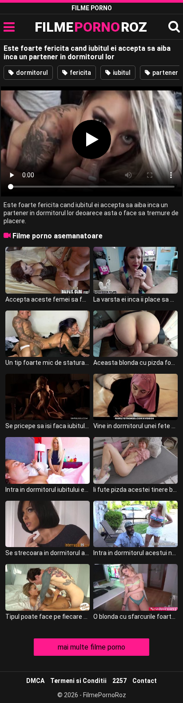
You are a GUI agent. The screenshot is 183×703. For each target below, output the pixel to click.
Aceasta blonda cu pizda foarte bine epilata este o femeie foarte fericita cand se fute (135, 362)
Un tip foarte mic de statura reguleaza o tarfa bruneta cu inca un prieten (47, 362)
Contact (144, 680)
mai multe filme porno (91, 647)
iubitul (121, 72)
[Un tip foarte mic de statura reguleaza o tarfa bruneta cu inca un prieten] (47, 334)
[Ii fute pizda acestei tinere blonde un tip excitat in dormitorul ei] (135, 460)
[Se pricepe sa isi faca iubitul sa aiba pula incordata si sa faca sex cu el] (47, 397)
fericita (79, 72)
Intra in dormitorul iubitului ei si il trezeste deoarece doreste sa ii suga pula (47, 489)
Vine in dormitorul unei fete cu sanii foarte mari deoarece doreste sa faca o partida (135, 425)
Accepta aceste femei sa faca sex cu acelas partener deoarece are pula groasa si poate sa (47, 299)
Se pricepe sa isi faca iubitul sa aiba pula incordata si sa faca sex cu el (47, 425)
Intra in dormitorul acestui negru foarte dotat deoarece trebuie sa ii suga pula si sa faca (135, 552)
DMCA (35, 680)
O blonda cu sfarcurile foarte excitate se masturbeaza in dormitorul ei (135, 616)
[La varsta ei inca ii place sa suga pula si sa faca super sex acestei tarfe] (135, 270)
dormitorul (31, 72)
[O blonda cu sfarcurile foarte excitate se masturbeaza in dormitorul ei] (135, 587)
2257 (119, 680)
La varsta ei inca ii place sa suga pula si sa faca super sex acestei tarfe (135, 299)
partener (164, 72)
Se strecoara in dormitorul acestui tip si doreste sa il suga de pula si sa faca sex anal (47, 552)
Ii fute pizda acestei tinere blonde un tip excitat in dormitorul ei (135, 489)
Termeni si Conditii (78, 680)
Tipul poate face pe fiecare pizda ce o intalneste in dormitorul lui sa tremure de (47, 616)
